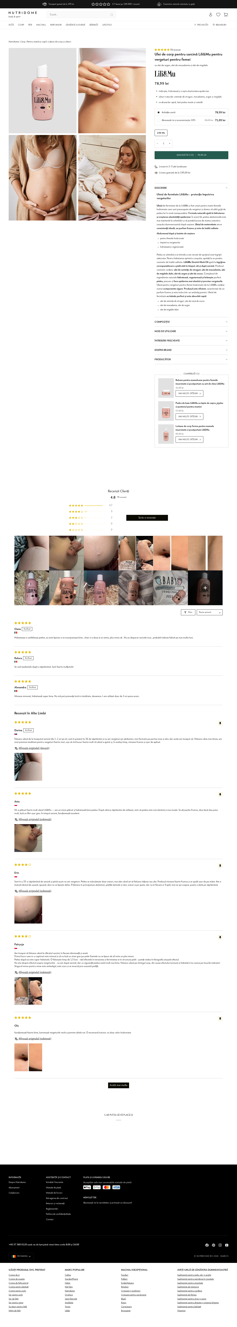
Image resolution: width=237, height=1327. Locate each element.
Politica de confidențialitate (58, 1214)
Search (224, 1256)
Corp (23, 42)
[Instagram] (220, 1245)
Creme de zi (14, 1275)
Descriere (161, 187)
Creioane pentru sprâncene (133, 1295)
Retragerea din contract (57, 1198)
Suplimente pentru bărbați (189, 1307)
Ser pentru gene (16, 1303)
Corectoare (126, 1307)
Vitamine (181, 1311)
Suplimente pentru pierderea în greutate (195, 1279)
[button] (12, 25)
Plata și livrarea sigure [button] (96, 1177)
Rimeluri (125, 1287)
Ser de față (13, 1299)
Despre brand (163, 350)
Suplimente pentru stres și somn (191, 1299)
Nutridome (14, 42)
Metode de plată (53, 1188)
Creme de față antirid (18, 1283)
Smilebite (69, 1303)
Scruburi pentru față (18, 1307)
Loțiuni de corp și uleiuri (59, 42)
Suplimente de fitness (187, 1295)
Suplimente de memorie (188, 1287)
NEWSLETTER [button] (89, 1197)
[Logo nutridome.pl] (23, 15)
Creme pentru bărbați (19, 1287)
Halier (67, 1283)
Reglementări (52, 1209)
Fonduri (124, 1275)
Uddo (67, 1311)
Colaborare (14, 1193)
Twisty (67, 1307)
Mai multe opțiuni (188, 394)
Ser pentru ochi (16, 1295)
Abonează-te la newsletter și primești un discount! (107, 1203)
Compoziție (162, 321)
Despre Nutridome (17, 1182)
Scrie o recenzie (147, 517)
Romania (22, 1256)
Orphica (69, 1295)
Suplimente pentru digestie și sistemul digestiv (198, 1303)
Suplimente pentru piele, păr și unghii (194, 1275)
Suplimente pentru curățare (189, 1291)
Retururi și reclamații (55, 1203)
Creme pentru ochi (17, 1291)
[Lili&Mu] (165, 74)
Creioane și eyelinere (130, 1291)
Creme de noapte (17, 1279)
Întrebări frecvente (54, 1182)
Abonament (14, 1188)
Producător (163, 359)
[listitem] (31, 553)
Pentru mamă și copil (37, 42)
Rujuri (123, 1303)
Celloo (68, 1275)
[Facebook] (207, 1245)
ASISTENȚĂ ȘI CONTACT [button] (58, 1177)
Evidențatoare (127, 1283)
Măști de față (14, 1311)
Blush (123, 1299)
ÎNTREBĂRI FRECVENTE (167, 340)
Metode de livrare (54, 1193)
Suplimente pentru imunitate (190, 1283)
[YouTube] (226, 1245)
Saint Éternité (71, 1299)
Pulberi (124, 1279)
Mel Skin (69, 1287)
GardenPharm (71, 1279)
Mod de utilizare (165, 331)
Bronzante (125, 1311)
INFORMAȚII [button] (15, 1177)
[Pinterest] (213, 1245)
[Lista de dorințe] (218, 14)
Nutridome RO (205, 1256)
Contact (49, 1219)
